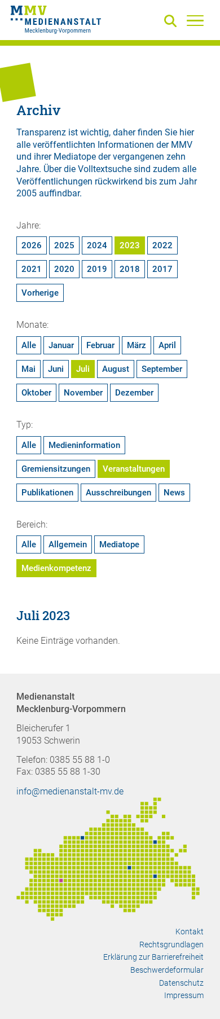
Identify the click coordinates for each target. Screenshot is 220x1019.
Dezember (134, 393)
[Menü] (195, 20)
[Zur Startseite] (56, 21)
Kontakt (189, 931)
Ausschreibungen (118, 492)
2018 (130, 269)
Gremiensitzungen (55, 469)
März (136, 345)
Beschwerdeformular (167, 969)
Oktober (36, 393)
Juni (56, 369)
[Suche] (172, 22)
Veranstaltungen (134, 469)
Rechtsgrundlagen (171, 944)
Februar (100, 345)
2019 (97, 269)
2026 (31, 245)
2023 (130, 245)
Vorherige (40, 293)
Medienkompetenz (56, 568)
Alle (28, 345)
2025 (64, 245)
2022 (162, 245)
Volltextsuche (104, 169)
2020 (64, 269)
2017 (162, 269)
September (162, 369)
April (167, 345)
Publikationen (47, 492)
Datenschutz (181, 982)
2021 (31, 269)
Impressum (184, 995)
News (174, 492)
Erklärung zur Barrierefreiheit (153, 956)
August (115, 369)
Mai (28, 369)
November (83, 393)
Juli (83, 369)
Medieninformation (84, 445)
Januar (61, 345)
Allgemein (68, 544)
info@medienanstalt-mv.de (70, 791)
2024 (97, 245)
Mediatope (119, 544)
